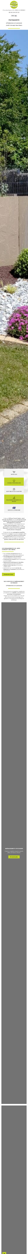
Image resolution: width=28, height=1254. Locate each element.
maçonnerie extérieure (18, 555)
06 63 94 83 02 (14, 12)
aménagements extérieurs (14, 522)
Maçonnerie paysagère (12, 500)
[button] (14, 16)
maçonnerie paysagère (17, 521)
